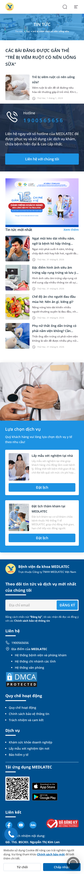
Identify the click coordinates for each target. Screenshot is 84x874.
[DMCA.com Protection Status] (21, 679)
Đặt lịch (42, 487)
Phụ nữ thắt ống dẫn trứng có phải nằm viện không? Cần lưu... (54, 331)
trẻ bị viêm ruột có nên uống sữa (51, 31)
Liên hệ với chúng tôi (42, 159)
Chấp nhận (62, 867)
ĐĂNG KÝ (67, 605)
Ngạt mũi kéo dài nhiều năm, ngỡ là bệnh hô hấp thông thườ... (53, 243)
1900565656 (20, 643)
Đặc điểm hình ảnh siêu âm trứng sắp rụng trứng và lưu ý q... (54, 272)
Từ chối (22, 867)
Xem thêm (71, 230)
